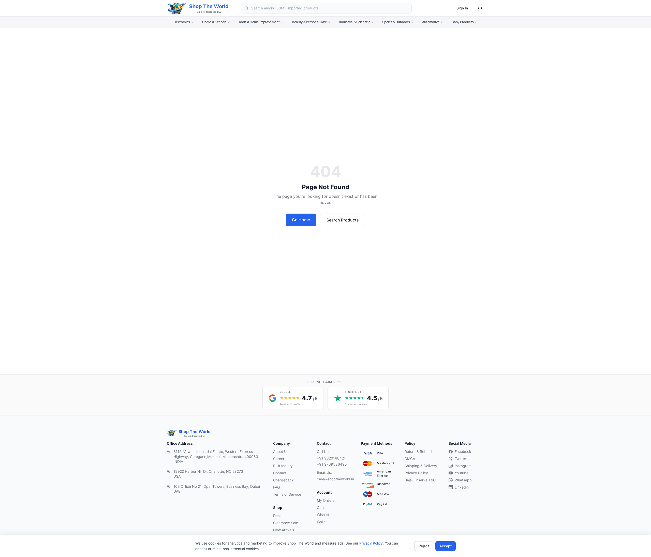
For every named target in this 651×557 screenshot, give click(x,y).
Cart (320, 507)
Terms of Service (287, 494)
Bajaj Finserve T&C (420, 480)
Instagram (463, 466)
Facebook (463, 451)
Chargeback (283, 480)
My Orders (325, 500)
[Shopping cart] (479, 8)
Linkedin (462, 487)
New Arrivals (283, 530)
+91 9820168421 (331, 458)
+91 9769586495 (332, 464)
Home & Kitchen (214, 22)
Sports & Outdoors (396, 22)
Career (278, 458)
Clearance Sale (285, 523)
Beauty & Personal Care (309, 22)
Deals (277, 515)
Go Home (301, 219)
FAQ (276, 487)
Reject (424, 546)
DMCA (410, 458)
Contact (279, 473)
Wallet (322, 522)
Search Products (343, 219)
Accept (445, 546)
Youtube (461, 473)
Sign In (462, 8)
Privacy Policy (371, 543)
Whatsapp (463, 480)
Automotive (431, 22)
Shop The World (209, 6)
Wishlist (323, 514)
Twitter (460, 458)
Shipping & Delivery (421, 466)
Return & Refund (418, 451)
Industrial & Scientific (354, 22)
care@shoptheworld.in (334, 479)
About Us (280, 451)
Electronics (181, 22)
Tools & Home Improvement (259, 22)
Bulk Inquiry (283, 466)
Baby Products (463, 22)
